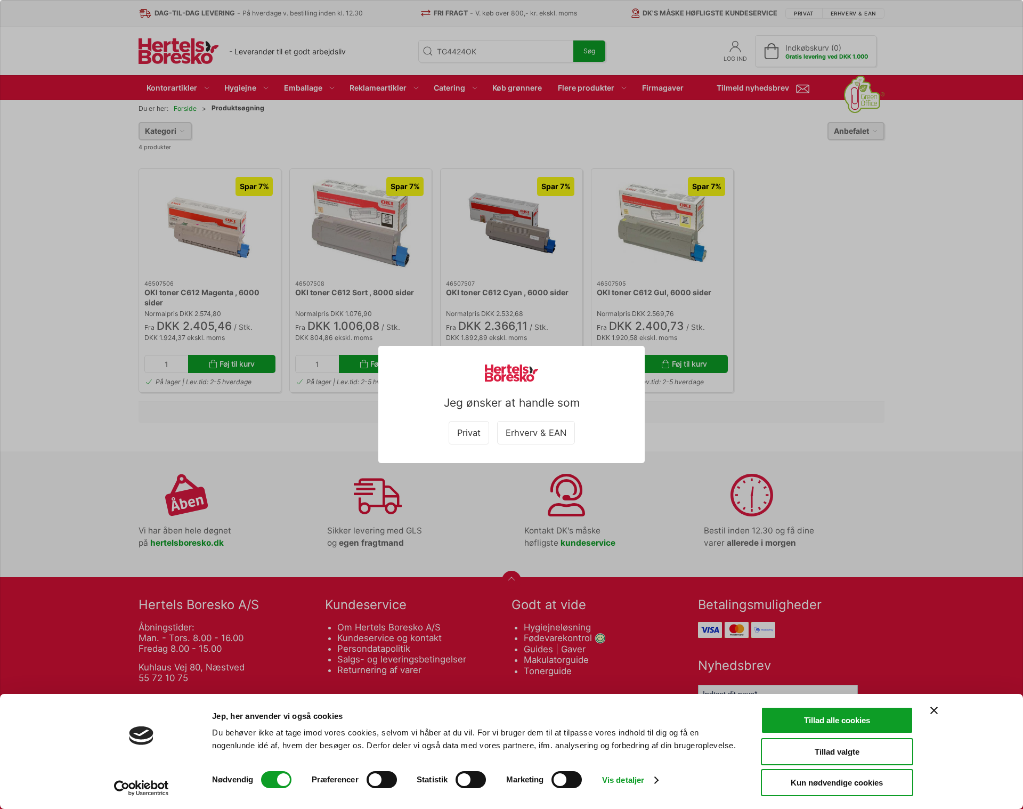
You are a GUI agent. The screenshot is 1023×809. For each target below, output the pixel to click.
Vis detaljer (623, 779)
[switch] (382, 779)
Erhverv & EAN (536, 432)
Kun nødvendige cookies (837, 782)
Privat (469, 432)
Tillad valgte (837, 751)
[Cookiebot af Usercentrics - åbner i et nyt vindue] (141, 788)
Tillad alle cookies (837, 720)
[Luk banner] (934, 710)
